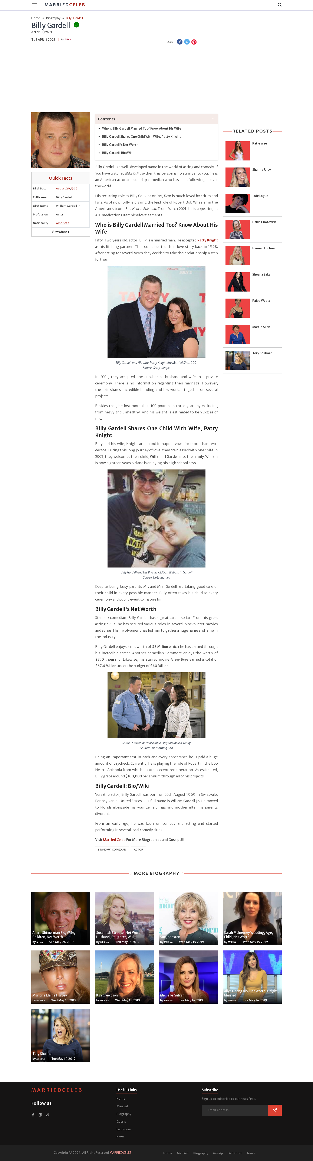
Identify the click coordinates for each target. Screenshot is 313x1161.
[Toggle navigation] (35, 5)
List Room (123, 1129)
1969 (74, 188)
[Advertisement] (156, 79)
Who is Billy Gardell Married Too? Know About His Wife (141, 128)
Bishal (68, 39)
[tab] (156, 119)
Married (65, 4)
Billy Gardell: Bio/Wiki (117, 153)
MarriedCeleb (57, 1090)
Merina (104, 942)
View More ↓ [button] (61, 232)
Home (120, 1098)
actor (138, 849)
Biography (123, 1114)
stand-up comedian (112, 849)
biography (53, 18)
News (120, 1137)
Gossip (121, 1121)
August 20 (63, 188)
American (62, 223)
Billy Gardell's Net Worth (120, 145)
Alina (39, 942)
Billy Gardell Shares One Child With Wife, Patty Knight (141, 137)
